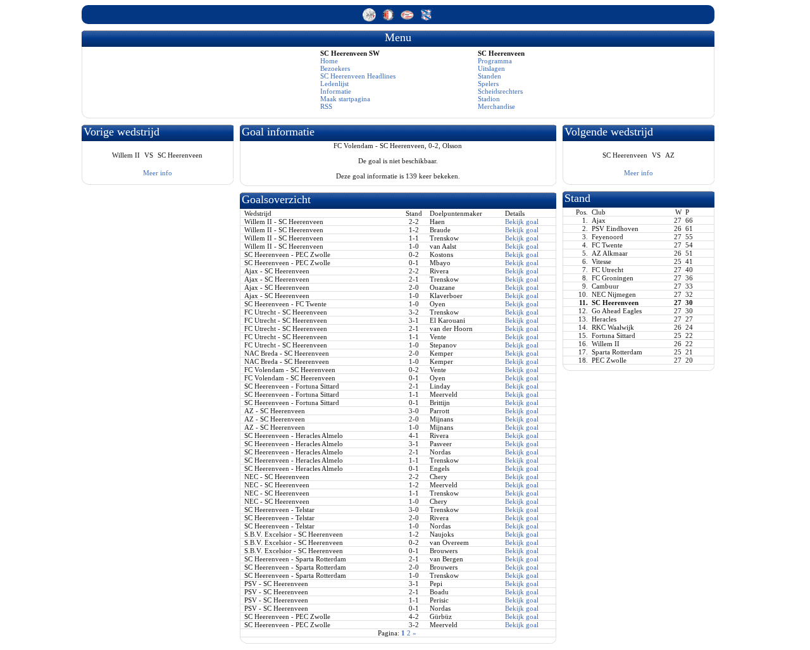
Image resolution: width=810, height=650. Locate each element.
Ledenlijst (334, 83)
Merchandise (496, 106)
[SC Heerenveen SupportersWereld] (426, 19)
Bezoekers (335, 68)
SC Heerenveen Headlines (358, 76)
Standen (489, 76)
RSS (326, 106)
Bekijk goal (522, 221)
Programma (495, 61)
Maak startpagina (345, 99)
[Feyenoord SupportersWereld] (389, 19)
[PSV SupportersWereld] (408, 19)
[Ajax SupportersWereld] (370, 19)
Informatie (335, 91)
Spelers (488, 83)
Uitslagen (491, 68)
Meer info (157, 173)
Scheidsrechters (500, 91)
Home (329, 61)
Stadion (489, 99)
